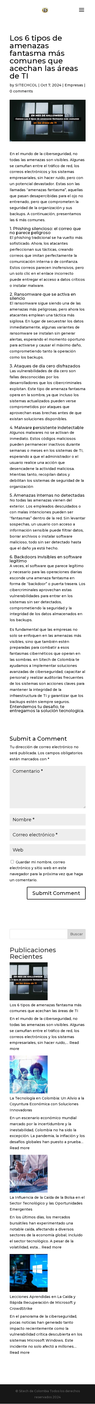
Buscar (76, 934)
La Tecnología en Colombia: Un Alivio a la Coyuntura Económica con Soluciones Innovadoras (47, 1104)
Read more (20, 1148)
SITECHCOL (26, 85)
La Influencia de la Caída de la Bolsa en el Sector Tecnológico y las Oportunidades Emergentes (47, 1203)
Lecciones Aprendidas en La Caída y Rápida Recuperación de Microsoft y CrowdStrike (43, 1302)
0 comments (21, 91)
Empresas (74, 85)
